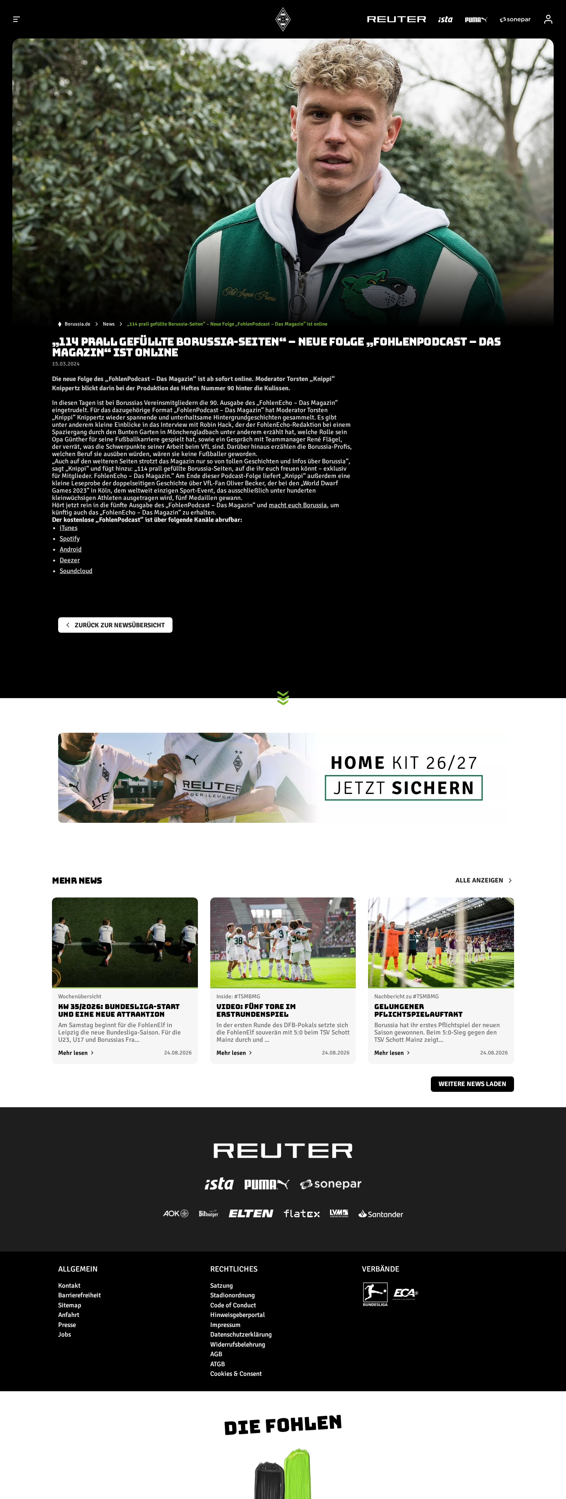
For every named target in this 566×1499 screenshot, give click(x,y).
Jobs (64, 1334)
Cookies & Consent (236, 1374)
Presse (67, 1325)
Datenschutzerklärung (241, 1334)
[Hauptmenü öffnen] (17, 19)
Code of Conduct (233, 1305)
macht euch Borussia (298, 505)
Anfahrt (68, 1315)
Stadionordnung (232, 1295)
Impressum (225, 1325)
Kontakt (69, 1286)
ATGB (217, 1364)
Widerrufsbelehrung (237, 1344)
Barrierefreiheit (79, 1295)
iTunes (68, 528)
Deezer (70, 560)
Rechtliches (234, 1269)
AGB (216, 1354)
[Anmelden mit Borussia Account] (548, 19)
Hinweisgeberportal (237, 1315)
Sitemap (69, 1305)
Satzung (221, 1286)
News (109, 324)
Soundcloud (76, 571)
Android (71, 549)
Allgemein (78, 1269)
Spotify (70, 539)
